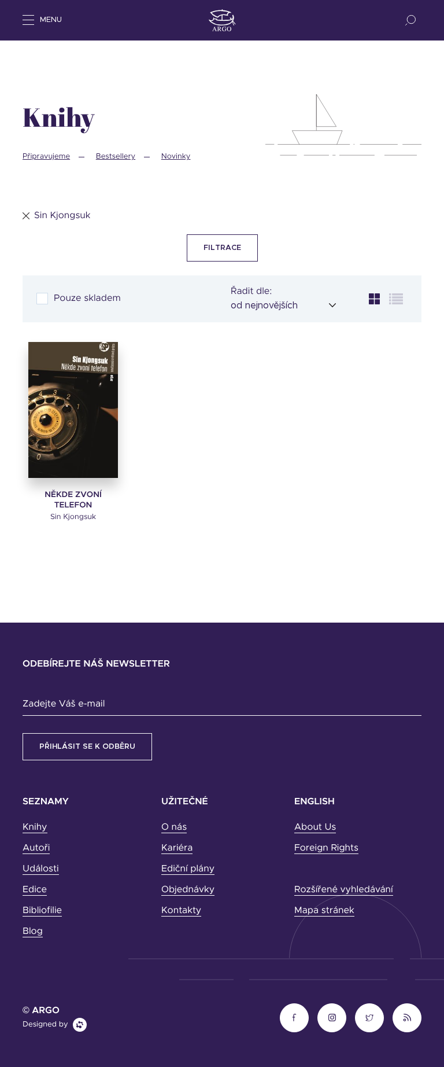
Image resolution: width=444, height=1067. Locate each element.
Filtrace (222, 248)
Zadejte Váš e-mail (64, 704)
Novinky (176, 156)
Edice (35, 890)
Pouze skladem (87, 298)
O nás (174, 827)
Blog (33, 931)
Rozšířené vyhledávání (343, 890)
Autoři (36, 848)
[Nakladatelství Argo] (222, 20)
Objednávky (187, 890)
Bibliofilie (42, 910)
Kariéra (177, 848)
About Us (315, 827)
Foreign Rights (326, 848)
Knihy (35, 827)
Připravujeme (46, 156)
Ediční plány (187, 869)
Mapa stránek (324, 910)
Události (41, 869)
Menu (51, 20)
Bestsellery (115, 156)
